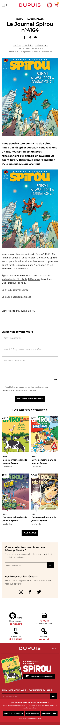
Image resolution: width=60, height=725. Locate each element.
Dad (4, 282)
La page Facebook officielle (16, 296)
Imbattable (27, 45)
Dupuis (30, 5)
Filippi (5, 257)
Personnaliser (49, 714)
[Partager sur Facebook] (24, 37)
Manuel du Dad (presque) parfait (24, 52)
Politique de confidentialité (30, 718)
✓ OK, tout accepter (13, 714)
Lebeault (16, 257)
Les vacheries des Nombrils (30, 48)
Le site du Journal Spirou (15, 289)
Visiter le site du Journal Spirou (18, 310)
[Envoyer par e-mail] (35, 37)
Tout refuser (32, 714)
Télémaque (46, 52)
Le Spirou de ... (41, 45)
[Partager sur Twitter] (30, 37)
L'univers (17, 45)
